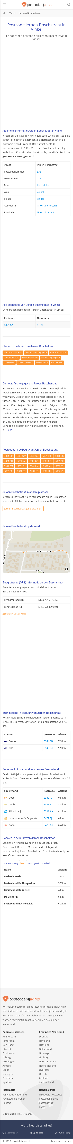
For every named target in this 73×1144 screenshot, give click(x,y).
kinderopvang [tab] (11, 863)
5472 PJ (48, 818)
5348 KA (48, 748)
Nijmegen (8, 1074)
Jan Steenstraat (11, 357)
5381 (39, 171)
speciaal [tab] (46, 863)
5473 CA (48, 825)
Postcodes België (48, 1098)
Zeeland (43, 1078)
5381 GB (47, 456)
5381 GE (34, 456)
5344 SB (48, 741)
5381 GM (8, 466)
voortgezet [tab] (33, 863)
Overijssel (44, 1069)
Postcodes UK (46, 1102)
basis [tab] (22, 863)
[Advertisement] (36, 85)
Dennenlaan (42, 362)
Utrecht (7, 1049)
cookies (66, 1141)
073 (39, 178)
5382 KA (59, 471)
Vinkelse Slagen (25, 362)
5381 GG (59, 456)
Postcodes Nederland (15, 1094)
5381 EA (34, 466)
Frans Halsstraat (30, 357)
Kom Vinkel (43, 185)
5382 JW (59, 466)
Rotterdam (9, 1040)
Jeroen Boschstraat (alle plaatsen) (23, 508)
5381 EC (8, 471)
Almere (7, 1065)
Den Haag (8, 1044)
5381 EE (34, 471)
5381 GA (8, 324)
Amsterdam (9, 1036)
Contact (7, 1102)
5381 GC (34, 461)
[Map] (36, 552)
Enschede (8, 1078)
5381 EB (21, 471)
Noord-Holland (47, 1065)
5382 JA (21, 461)
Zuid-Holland (46, 1082)
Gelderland (45, 1049)
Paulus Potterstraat (13, 352)
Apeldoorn (8, 1082)
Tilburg (7, 1057)
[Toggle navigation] (5, 4)
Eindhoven (9, 1053)
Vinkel (40, 192)
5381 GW (21, 456)
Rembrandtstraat (58, 352)
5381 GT (47, 461)
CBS (10, 430)
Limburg (44, 1057)
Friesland (44, 1044)
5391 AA (48, 811)
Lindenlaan (9, 362)
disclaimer (55, 1141)
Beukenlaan (56, 362)
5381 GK (59, 461)
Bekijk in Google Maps (15, 613)
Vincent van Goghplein (36, 352)
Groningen (9, 1061)
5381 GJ (21, 466)
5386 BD (48, 804)
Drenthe (43, 1036)
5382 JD (48, 797)
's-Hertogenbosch (47, 205)
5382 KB (47, 471)
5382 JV (46, 466)
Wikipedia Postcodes (50, 1094)
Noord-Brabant (45, 212)
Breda (6, 1069)
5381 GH (8, 461)
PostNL (43, 1107)
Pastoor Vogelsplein (50, 357)
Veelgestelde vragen (14, 1098)
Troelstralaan (24, 1113)
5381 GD (8, 456)
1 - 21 (40, 324)
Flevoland (44, 1040)
